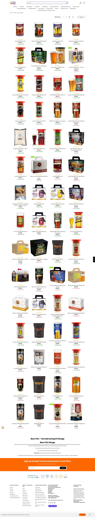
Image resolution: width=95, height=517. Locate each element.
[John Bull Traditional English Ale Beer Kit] (20, 412)
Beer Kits (15, 6)
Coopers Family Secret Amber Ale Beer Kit (76, 260)
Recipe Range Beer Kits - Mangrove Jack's (46, 10)
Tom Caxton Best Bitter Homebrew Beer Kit (58, 369)
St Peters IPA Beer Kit (39, 204)
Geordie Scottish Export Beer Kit (76, 41)
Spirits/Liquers (76, 6)
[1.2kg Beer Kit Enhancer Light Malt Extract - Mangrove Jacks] (20, 192)
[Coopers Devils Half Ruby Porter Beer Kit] (58, 412)
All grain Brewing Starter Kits (15, 497)
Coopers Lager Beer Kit (20, 67)
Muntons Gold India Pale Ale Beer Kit (76, 313)
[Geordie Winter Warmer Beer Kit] (58, 83)
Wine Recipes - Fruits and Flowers (39, 506)
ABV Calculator (38, 489)
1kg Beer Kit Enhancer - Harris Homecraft (20, 149)
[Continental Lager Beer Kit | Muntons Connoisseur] (58, 330)
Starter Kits (37, 6)
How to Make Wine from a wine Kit (40, 500)
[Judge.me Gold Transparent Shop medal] (56, 476)
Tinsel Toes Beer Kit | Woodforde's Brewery (58, 286)
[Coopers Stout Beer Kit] (20, 109)
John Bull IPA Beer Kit (58, 396)
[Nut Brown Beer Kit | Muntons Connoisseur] (20, 384)
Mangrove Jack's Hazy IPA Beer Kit (39, 367)
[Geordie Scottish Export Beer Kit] (76, 30)
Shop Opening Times (26, 503)
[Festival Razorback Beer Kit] (20, 275)
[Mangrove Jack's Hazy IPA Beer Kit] (39, 357)
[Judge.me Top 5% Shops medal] (65, 476)
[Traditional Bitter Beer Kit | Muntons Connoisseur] (76, 109)
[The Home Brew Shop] (13, 3)
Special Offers (41, 8)
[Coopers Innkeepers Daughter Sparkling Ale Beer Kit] (58, 303)
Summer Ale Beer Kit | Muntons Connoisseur (76, 396)
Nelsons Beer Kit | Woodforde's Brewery (76, 204)
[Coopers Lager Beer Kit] (20, 56)
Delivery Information (26, 502)
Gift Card (11, 487)
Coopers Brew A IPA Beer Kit (57, 67)
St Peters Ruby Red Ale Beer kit (39, 231)
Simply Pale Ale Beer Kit (57, 259)
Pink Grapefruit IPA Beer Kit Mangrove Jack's (76, 424)
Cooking (56, 8)
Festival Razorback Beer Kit (20, 286)
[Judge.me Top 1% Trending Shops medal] (61, 476)
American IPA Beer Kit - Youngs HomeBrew (76, 68)
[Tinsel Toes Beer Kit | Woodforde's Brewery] (58, 275)
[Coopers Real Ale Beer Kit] (20, 165)
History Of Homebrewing (27, 505)
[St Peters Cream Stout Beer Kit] (39, 303)
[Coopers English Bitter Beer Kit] (39, 83)
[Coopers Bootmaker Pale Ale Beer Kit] (76, 357)
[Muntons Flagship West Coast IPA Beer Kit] (20, 248)
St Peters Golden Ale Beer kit (57, 204)
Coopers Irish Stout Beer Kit (39, 121)
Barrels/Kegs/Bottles (21, 8)
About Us (24, 490)
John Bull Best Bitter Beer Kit (20, 368)
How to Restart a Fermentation (40, 497)
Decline (82, 514)
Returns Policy (25, 495)
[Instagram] (53, 503)
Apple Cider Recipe (38, 490)
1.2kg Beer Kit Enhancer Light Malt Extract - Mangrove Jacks (20, 204)
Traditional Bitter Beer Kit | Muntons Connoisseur (76, 121)
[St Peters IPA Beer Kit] (39, 192)
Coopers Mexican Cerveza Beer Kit (20, 94)
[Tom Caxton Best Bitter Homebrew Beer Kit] (58, 357)
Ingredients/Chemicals (65, 6)
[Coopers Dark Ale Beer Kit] (39, 137)
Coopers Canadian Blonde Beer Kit (76, 342)
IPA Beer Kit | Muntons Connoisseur (57, 121)
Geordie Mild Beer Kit (58, 176)
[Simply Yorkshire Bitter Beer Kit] (39, 330)
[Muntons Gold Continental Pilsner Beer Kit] (20, 303)
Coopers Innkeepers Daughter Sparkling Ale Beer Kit (58, 315)
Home (11, 12)
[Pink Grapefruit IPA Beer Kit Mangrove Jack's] (76, 412)
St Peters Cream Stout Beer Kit (39, 314)
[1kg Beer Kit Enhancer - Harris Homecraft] (20, 137)
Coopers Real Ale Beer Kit (20, 176)
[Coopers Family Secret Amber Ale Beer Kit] (76, 248)
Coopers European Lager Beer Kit (57, 148)
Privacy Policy (25, 498)
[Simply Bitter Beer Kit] (39, 412)
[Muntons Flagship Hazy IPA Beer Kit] (76, 275)
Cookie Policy (25, 493)
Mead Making (73, 8)
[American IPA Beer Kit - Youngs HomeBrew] (76, 56)
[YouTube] (55, 503)
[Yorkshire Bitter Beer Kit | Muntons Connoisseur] (58, 220)
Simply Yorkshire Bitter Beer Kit (39, 342)
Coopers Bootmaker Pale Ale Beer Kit (76, 367)
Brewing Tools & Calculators (40, 495)
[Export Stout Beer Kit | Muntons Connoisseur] (39, 275)
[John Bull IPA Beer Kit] (58, 384)
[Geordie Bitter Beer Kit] (20, 30)
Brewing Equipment (54, 6)
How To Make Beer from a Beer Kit (40, 503)
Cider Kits (11, 492)
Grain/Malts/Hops (32, 8)
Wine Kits (22, 6)
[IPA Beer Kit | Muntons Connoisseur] (58, 109)
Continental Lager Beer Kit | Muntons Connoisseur (57, 341)
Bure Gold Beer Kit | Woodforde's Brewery (39, 66)
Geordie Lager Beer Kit (57, 41)
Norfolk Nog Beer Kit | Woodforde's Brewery (76, 177)
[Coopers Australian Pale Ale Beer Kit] (76, 83)
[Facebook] (49, 503)
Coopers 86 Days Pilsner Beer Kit (20, 342)
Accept (89, 514)
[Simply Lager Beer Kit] (39, 384)
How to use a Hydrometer (39, 494)
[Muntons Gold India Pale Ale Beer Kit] (76, 303)
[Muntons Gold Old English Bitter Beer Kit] (39, 165)
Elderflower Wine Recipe (39, 492)
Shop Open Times (64, 8)
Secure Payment (26, 500)
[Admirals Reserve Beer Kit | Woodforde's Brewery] (76, 137)
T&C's (24, 488)
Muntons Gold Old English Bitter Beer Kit (39, 177)
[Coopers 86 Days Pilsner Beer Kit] (20, 330)
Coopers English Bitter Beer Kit (39, 94)
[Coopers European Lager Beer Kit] (58, 137)
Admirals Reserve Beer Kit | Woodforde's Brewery (76, 149)
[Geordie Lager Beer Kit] (58, 30)
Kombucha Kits (50, 8)
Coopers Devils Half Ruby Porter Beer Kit (57, 424)
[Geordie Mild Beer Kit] (58, 165)
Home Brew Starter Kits (14, 495)
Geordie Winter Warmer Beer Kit (57, 94)
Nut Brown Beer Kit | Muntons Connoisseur (20, 396)
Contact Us (25, 491)
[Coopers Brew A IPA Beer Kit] (58, 56)
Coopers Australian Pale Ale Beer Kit (76, 94)
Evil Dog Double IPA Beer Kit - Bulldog (39, 259)
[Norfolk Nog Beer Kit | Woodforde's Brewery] (76, 165)
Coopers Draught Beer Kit (76, 231)
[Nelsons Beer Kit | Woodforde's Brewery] (76, 192)
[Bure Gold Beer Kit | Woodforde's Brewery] (39, 56)
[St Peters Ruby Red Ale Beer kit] (39, 220)
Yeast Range (44, 6)
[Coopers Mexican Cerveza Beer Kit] (20, 83)
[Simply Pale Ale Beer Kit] (58, 248)
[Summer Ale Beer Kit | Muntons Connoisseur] (76, 384)
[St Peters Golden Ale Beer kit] (58, 192)
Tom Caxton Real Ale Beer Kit (20, 231)
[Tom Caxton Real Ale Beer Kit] (20, 220)
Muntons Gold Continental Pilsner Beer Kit (20, 314)
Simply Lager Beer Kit (39, 396)
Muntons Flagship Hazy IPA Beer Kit (76, 285)
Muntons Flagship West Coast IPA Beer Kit (20, 260)
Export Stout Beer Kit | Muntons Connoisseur (39, 287)
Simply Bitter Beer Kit (39, 423)
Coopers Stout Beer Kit (20, 121)
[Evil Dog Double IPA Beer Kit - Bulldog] (39, 248)
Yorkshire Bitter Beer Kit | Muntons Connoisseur (58, 232)
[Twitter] (51, 503)
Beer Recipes (37, 487)
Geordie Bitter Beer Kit (20, 41)
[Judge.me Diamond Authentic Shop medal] (42, 476)
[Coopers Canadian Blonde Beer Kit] (76, 330)
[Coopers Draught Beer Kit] (76, 220)
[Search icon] (67, 3)
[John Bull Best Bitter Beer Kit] (20, 357)
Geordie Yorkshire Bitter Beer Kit (39, 41)
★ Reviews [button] (94, 259)
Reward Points (25, 497)
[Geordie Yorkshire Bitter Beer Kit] (39, 30)
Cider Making (29, 6)
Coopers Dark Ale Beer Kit (39, 148)
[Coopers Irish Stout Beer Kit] (39, 109)
